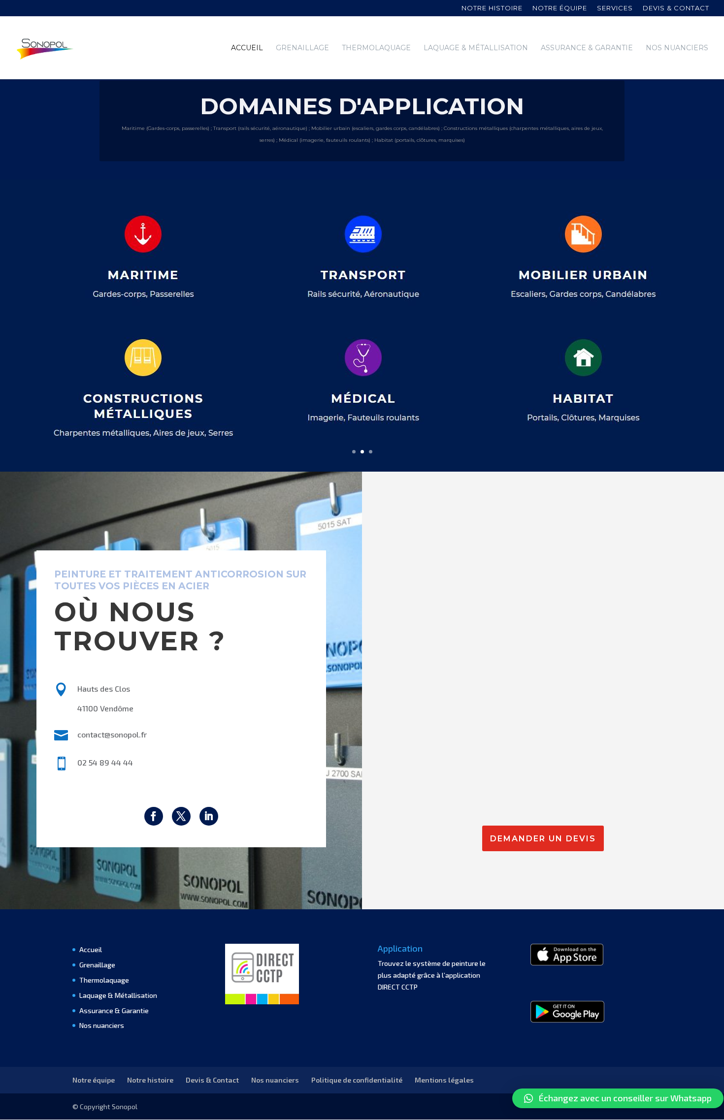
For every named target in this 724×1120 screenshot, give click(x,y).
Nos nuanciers (677, 48)
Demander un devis (543, 838)
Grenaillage (302, 48)
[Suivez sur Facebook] (153, 816)
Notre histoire (492, 8)
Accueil (247, 48)
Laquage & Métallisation (476, 48)
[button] (618, 1098)
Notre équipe (559, 8)
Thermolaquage (376, 48)
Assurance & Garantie (587, 48)
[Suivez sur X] (181, 816)
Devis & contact (676, 8)
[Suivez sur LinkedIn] (208, 816)
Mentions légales (444, 1080)
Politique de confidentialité (356, 1080)
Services (615, 8)
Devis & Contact (212, 1080)
